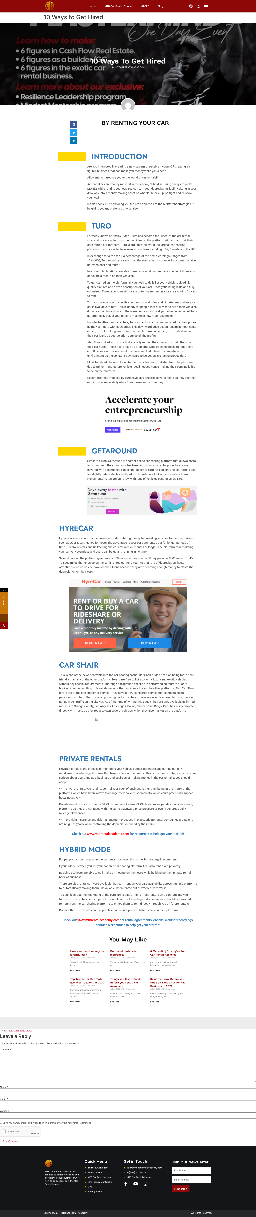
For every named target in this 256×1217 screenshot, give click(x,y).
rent (22, 1030)
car (11, 1030)
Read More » (75, 971)
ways (29, 1030)
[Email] (4, 618)
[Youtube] (206, 6)
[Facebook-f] (126, 1184)
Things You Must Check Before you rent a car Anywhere (125, 982)
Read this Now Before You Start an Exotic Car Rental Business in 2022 (167, 982)
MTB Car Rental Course (118, 6)
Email (4, 1099)
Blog (160, 6)
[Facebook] (191, 6)
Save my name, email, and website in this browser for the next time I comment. (47, 1123)
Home (92, 6)
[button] (73, 124)
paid (16, 1030)
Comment (6, 1049)
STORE (145, 6)
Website (4, 1111)
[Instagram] (198, 6)
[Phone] (4, 625)
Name (4, 1087)
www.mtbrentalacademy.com (108, 834)
